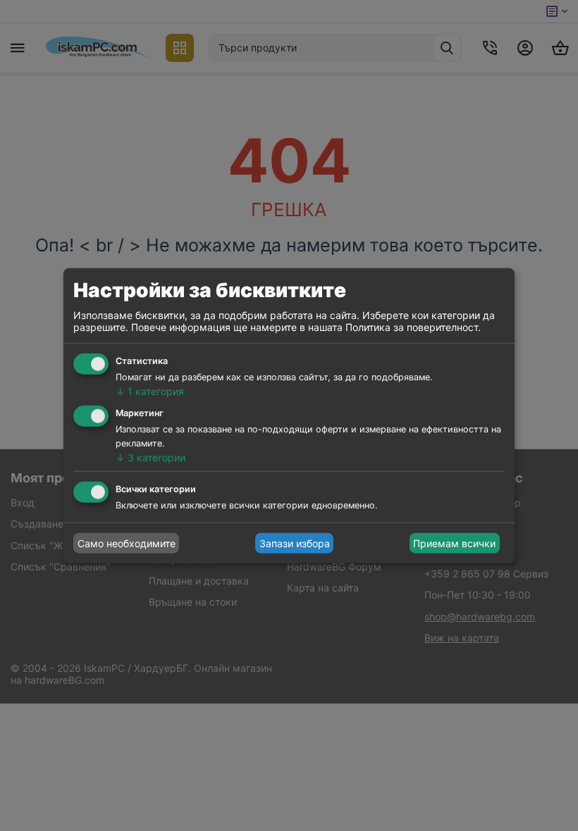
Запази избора (294, 543)
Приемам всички (454, 543)
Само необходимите (127, 543)
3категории (150, 457)
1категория (150, 391)
